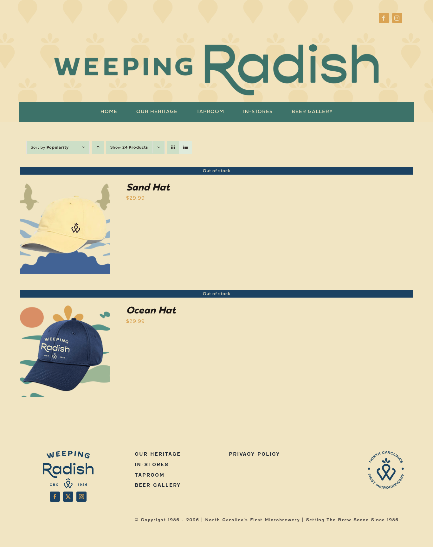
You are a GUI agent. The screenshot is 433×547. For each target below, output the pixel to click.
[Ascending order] (98, 147)
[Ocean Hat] (65, 309)
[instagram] (397, 18)
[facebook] (384, 18)
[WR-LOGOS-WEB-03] (386, 453)
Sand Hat (148, 188)
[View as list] (185, 147)
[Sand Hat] (65, 186)
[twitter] (68, 497)
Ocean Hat (151, 311)
